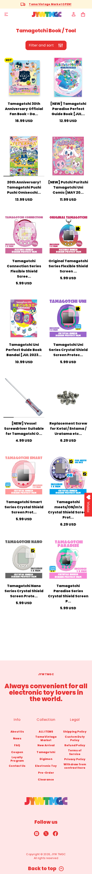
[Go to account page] (73, 14)
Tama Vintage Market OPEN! (50, 4)
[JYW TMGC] (46, 14)
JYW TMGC (58, 854)
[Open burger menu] (6, 14)
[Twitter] (46, 833)
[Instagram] (36, 833)
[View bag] (83, 14)
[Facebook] (55, 833)
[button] (83, 14)
